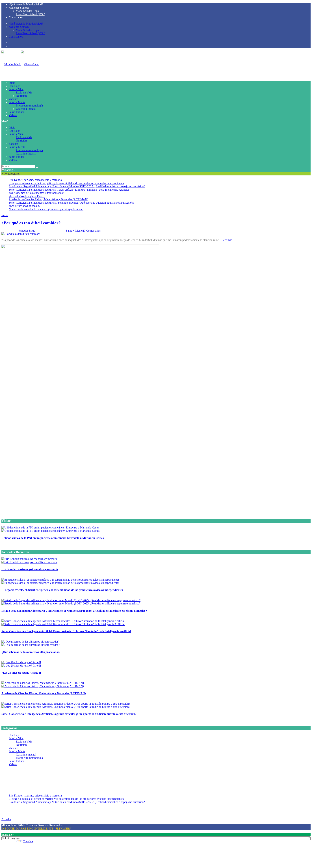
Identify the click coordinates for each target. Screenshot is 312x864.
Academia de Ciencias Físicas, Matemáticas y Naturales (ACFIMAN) (48, 199)
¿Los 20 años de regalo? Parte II (27, 196)
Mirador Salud (27, 230)
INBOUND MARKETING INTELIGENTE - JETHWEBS (36, 828)
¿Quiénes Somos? (19, 7)
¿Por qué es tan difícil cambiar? (31, 223)
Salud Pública (16, 112)
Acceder (6, 819)
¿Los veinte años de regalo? (24, 205)
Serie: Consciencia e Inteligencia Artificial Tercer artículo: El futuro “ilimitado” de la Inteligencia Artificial (69, 189)
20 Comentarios (92, 230)
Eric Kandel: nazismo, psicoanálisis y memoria (35, 179)
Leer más (227, 239)
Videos (13, 115)
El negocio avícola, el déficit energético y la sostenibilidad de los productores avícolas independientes (66, 183)
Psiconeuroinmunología (29, 105)
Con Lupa (14, 86)
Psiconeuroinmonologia (29, 757)
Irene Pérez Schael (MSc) (30, 14)
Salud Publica (16, 761)
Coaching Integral (26, 108)
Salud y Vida (16, 89)
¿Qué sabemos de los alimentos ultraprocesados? (36, 192)
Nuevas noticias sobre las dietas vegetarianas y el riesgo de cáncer (46, 209)
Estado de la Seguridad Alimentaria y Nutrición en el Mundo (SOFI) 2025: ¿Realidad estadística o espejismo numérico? (77, 186)
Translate (28, 841)
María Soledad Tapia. (28, 10)
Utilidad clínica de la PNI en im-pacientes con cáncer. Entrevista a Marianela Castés (52, 537)
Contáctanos (16, 17)
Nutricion (21, 744)
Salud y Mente (17, 102)
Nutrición (21, 95)
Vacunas (13, 99)
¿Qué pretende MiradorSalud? (26, 4)
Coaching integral (26, 754)
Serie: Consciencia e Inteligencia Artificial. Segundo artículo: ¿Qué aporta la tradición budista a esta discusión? (71, 202)
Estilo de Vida (24, 92)
